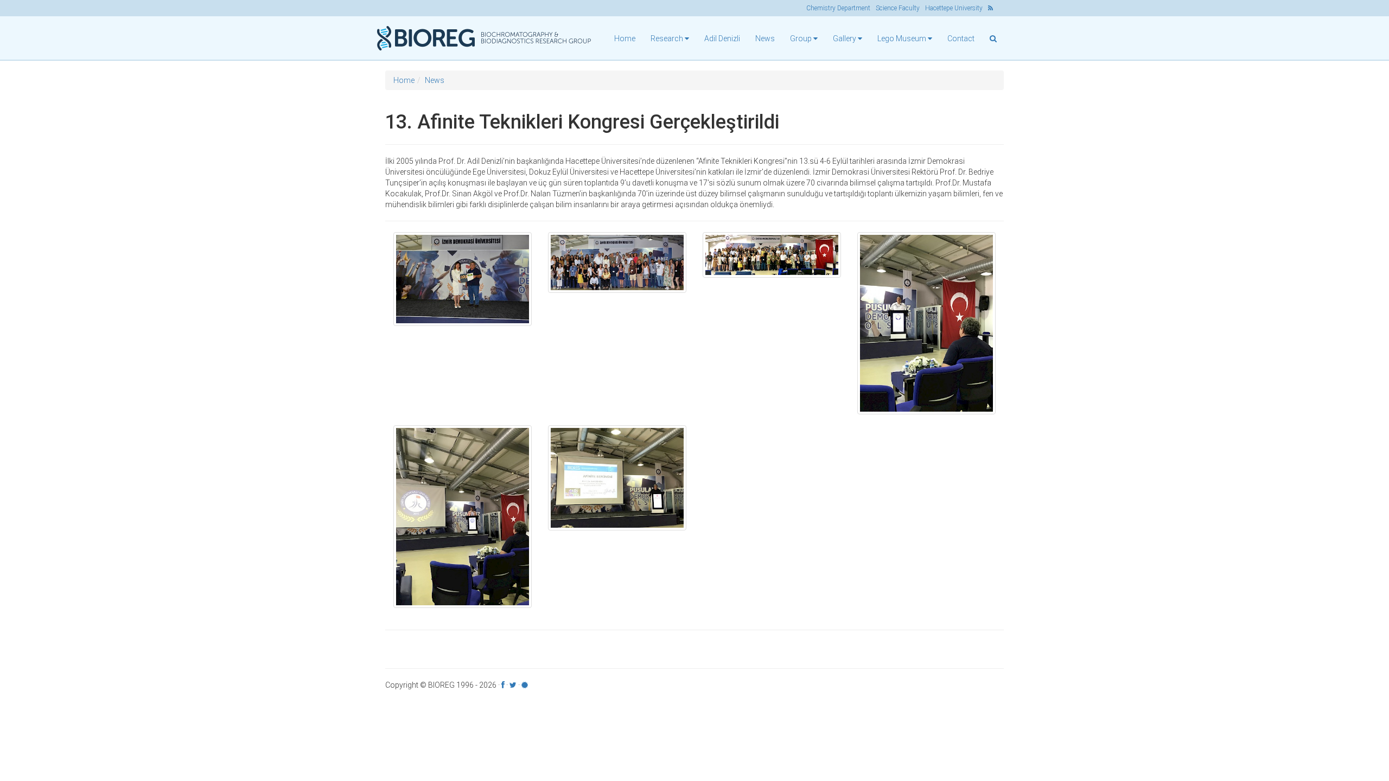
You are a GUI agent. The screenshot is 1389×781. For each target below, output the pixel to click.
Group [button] (801, 38)
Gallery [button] (845, 38)
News (765, 38)
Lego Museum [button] (902, 38)
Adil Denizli (722, 38)
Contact (960, 38)
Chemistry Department (838, 8)
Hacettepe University (954, 8)
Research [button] (668, 38)
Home (624, 38)
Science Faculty (898, 8)
